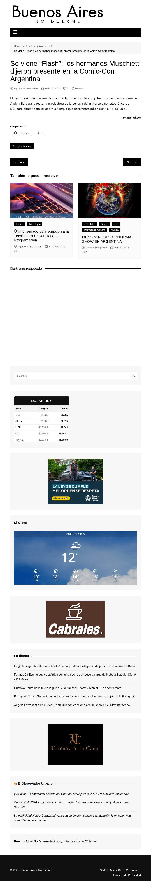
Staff (103, 870)
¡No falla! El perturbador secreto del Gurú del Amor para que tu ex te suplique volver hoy (71, 794)
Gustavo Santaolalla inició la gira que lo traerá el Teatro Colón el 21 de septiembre (67, 688)
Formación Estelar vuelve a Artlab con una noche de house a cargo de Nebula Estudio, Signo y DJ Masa (75, 677)
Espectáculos (23, 146)
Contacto (131, 870)
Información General (95, 229)
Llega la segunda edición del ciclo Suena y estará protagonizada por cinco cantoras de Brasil (75, 666)
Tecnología (35, 224)
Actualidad (89, 224)
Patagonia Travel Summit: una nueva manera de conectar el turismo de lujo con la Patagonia (75, 696)
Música (115, 229)
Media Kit (115, 870)
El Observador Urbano (35, 783)
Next (130, 162)
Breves (79, 88)
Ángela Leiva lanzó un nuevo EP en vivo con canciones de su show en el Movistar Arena (72, 705)
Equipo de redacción (26, 88)
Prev (21, 162)
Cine (115, 224)
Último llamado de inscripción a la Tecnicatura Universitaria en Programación (41, 235)
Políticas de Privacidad (127, 875)
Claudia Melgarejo (96, 247)
